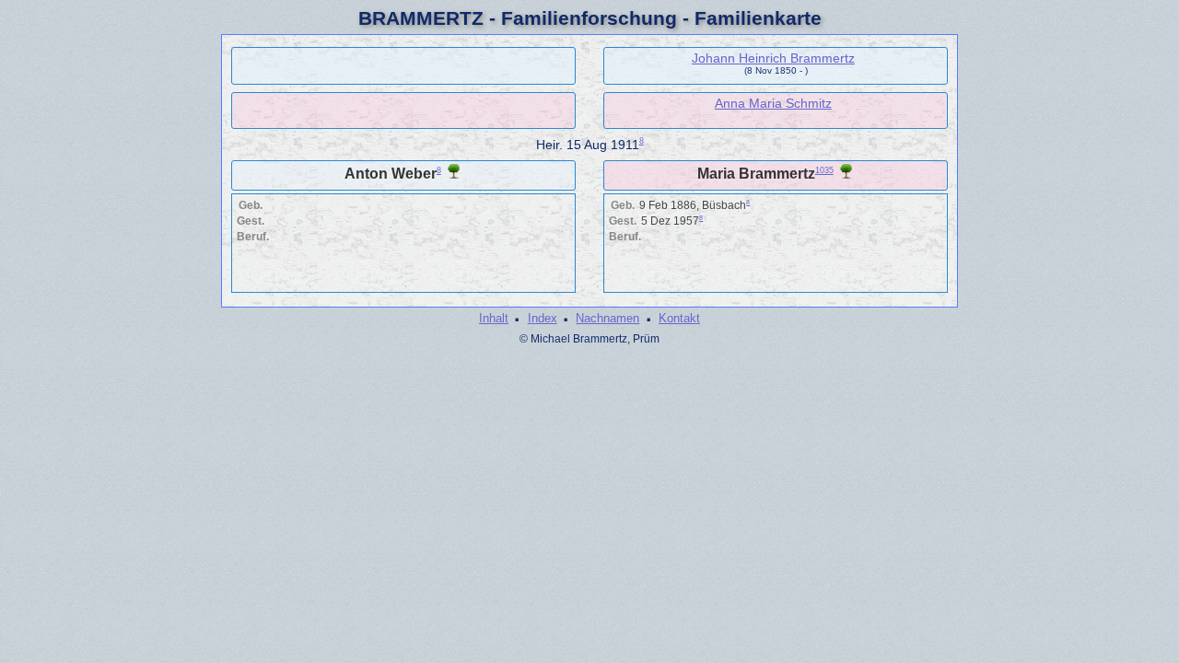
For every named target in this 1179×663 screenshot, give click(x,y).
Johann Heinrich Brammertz (773, 58)
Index (542, 318)
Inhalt (493, 318)
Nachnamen (607, 318)
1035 (824, 170)
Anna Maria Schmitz (773, 103)
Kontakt (679, 318)
